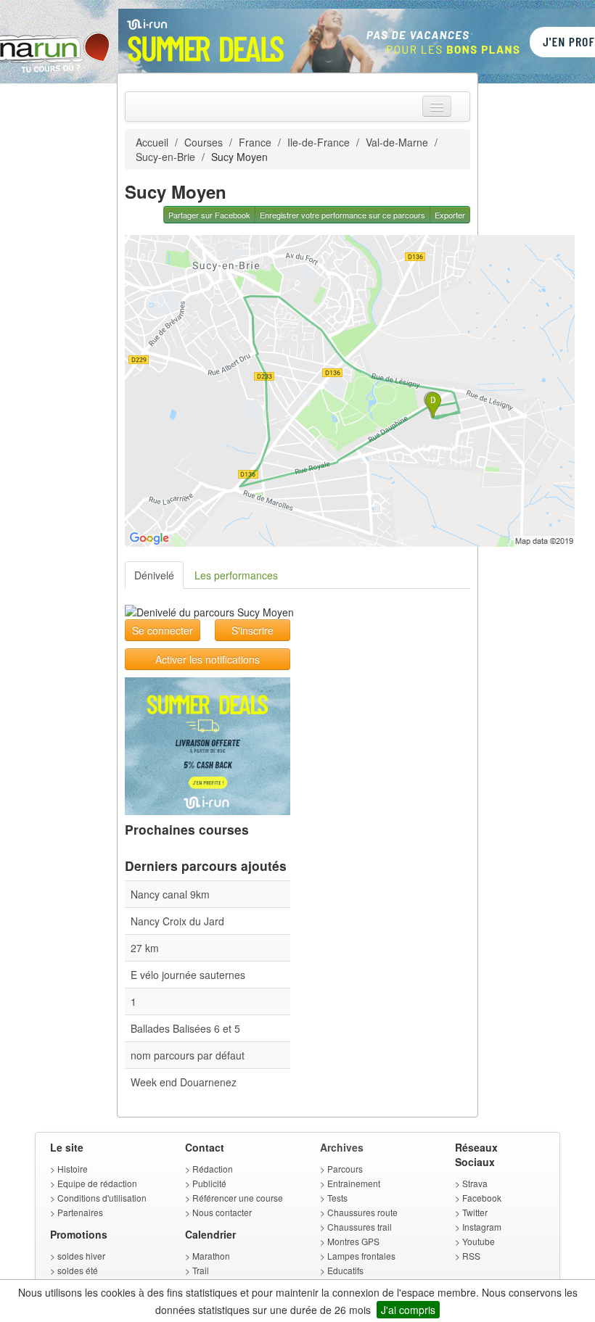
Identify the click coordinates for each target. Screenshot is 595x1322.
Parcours (345, 1168)
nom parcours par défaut (188, 1055)
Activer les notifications (207, 659)
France (255, 142)
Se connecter (162, 630)
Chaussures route (362, 1212)
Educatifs (345, 1270)
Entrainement (353, 1183)
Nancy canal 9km (170, 894)
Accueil (152, 142)
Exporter (450, 214)
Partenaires (80, 1212)
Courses (203, 142)
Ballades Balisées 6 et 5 (185, 1028)
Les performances (236, 575)
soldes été (77, 1270)
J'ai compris (408, 1309)
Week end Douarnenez (184, 1082)
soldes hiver (81, 1255)
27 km (145, 948)
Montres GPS (353, 1241)
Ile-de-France (318, 142)
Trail (200, 1270)
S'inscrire (252, 630)
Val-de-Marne (397, 142)
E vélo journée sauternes (188, 974)
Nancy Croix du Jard (177, 921)
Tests (337, 1197)
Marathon (211, 1255)
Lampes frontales (361, 1255)
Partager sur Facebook (209, 214)
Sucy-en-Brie (165, 156)
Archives (342, 1147)
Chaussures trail (359, 1226)
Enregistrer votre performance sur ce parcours (342, 214)
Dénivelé (154, 575)
